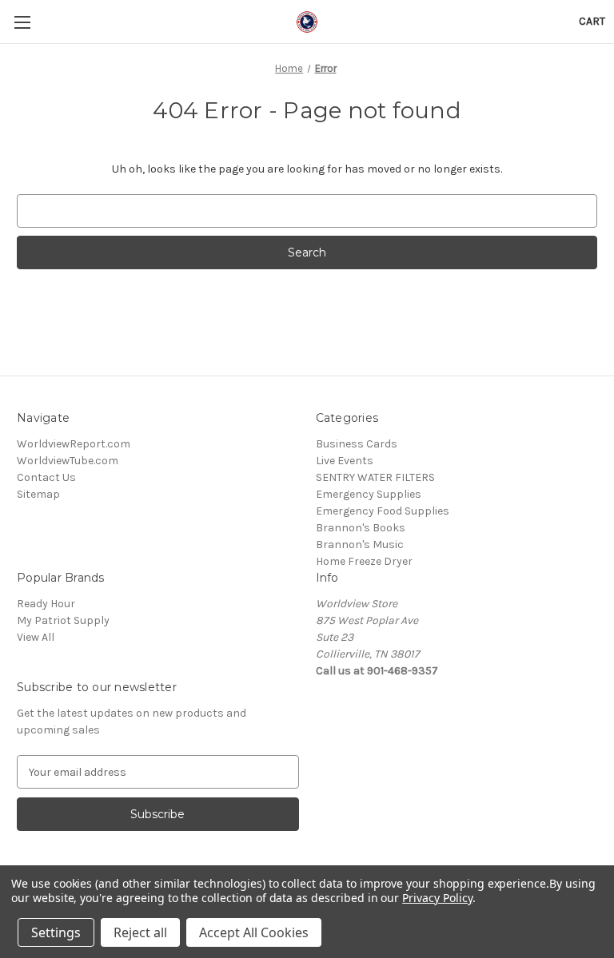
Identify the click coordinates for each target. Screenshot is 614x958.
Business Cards (356, 444)
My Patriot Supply (63, 620)
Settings (56, 932)
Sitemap (38, 494)
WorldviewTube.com (67, 460)
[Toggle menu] (22, 22)
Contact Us (46, 477)
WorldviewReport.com (73, 444)
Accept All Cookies (254, 932)
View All (35, 637)
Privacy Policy (437, 897)
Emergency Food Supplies (382, 511)
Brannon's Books (360, 528)
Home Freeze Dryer (364, 561)
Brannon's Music (360, 544)
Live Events (344, 460)
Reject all (140, 932)
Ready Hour (46, 603)
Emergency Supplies (368, 494)
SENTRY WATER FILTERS (375, 477)
